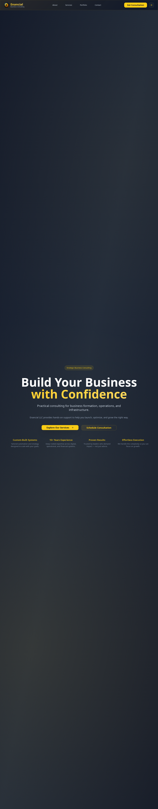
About (54, 5)
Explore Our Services (58, 427)
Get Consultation (135, 5)
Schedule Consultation (99, 427)
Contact (98, 5)
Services (68, 5)
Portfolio (83, 5)
